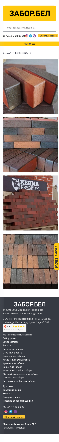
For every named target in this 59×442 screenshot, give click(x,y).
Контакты (8, 393)
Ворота (7, 345)
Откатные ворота (12, 352)
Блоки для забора (12, 366)
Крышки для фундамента (16, 359)
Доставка (8, 386)
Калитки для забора (14, 356)
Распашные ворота (13, 348)
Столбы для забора (13, 377)
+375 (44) (14, 36)
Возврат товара (11, 397)
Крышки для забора (13, 363)
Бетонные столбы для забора (19, 381)
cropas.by (20, 427)
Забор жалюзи (10, 341)
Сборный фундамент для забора (20, 374)
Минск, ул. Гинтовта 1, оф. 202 (19, 424)
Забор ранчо (10, 338)
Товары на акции (12, 389)
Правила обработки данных (18, 400)
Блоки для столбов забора (17, 370)
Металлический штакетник (17, 334)
